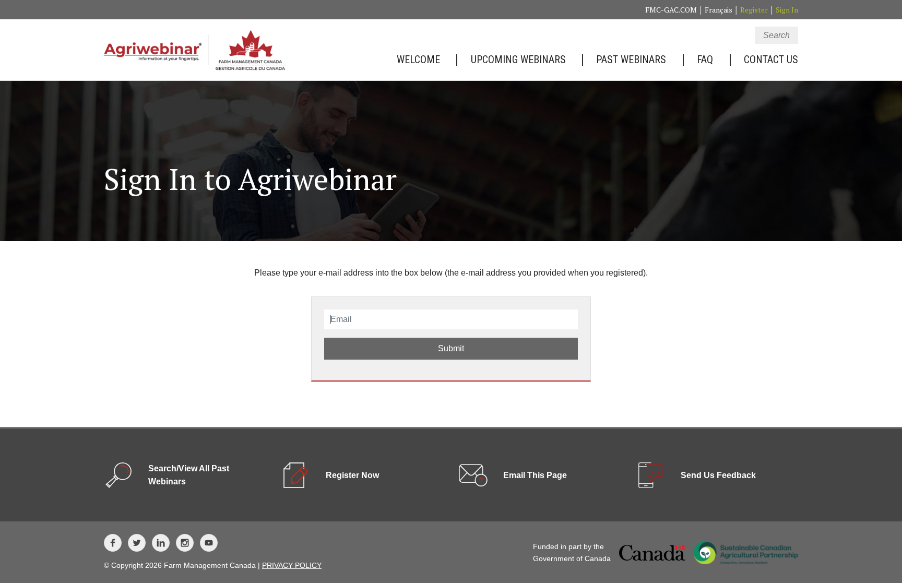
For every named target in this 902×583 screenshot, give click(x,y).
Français (718, 10)
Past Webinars (631, 59)
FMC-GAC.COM (671, 10)
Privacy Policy (292, 565)
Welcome (418, 59)
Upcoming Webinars (518, 59)
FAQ (705, 59)
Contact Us (771, 59)
